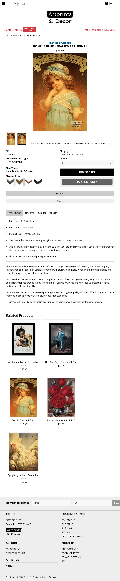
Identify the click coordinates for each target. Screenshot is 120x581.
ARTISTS (10, 565)
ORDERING (67, 524)
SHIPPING (67, 528)
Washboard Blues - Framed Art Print (23, 364)
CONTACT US (68, 520)
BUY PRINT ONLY (87, 181)
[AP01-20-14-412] (10, 182)
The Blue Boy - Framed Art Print (61, 362)
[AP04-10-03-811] (28, 182)
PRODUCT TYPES (70, 553)
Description (14, 213)
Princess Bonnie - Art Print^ (61, 420)
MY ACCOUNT (13, 549)
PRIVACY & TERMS (71, 557)
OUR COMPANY (70, 549)
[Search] (15, 3)
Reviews (30, 213)
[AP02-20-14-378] (19, 182)
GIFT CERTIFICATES (72, 536)
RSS (63, 561)
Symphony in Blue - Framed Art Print (23, 477)
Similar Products (47, 213)
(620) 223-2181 (13, 520)
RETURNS (67, 532)
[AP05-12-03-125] (38, 182)
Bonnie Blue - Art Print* (24, 420)
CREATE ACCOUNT (15, 553)
